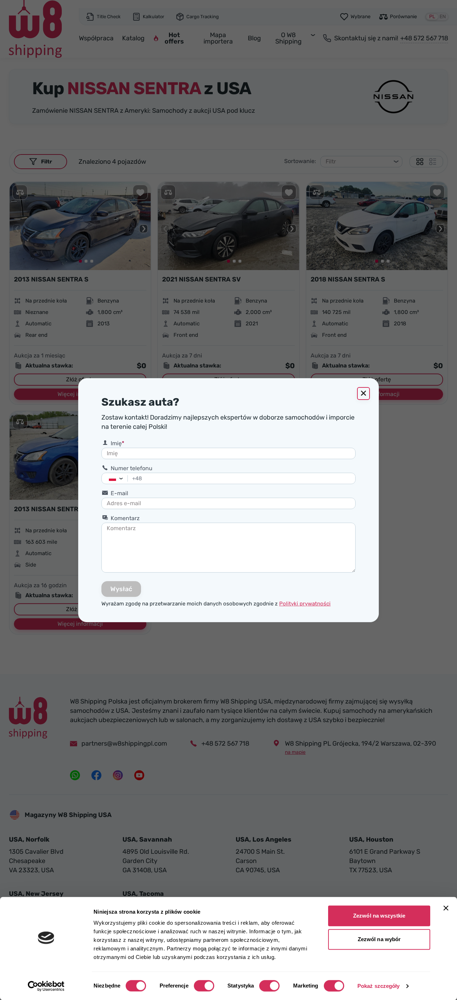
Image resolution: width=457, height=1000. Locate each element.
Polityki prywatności (305, 603)
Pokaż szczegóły (378, 986)
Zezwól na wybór (379, 939)
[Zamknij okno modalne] (363, 393)
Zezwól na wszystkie (379, 916)
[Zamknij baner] (445, 907)
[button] (123, 478)
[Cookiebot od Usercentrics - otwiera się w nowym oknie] (46, 986)
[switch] (204, 985)
